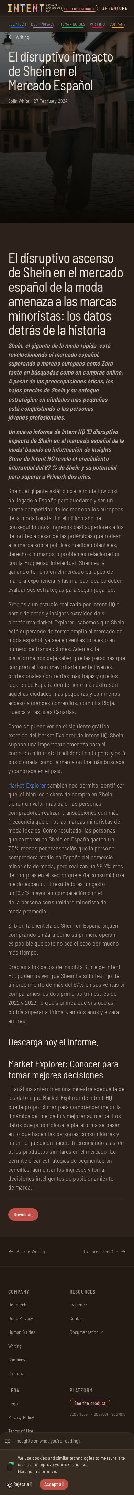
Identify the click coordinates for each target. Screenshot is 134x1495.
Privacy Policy (21, 1417)
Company (118, 24)
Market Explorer (27, 785)
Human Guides (72, 24)
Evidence (78, 1304)
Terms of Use (20, 1431)
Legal (13, 1403)
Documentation (86, 1332)
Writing (97, 24)
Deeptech (17, 24)
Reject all (22, 1484)
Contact (77, 1318)
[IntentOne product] (114, 8)
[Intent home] (34, 8)
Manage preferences (37, 1471)
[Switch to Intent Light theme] (9, 1485)
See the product (79, 9)
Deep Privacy (43, 24)
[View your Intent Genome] (9, 1467)
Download (23, 1214)
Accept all (54, 1484)
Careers (15, 1373)
